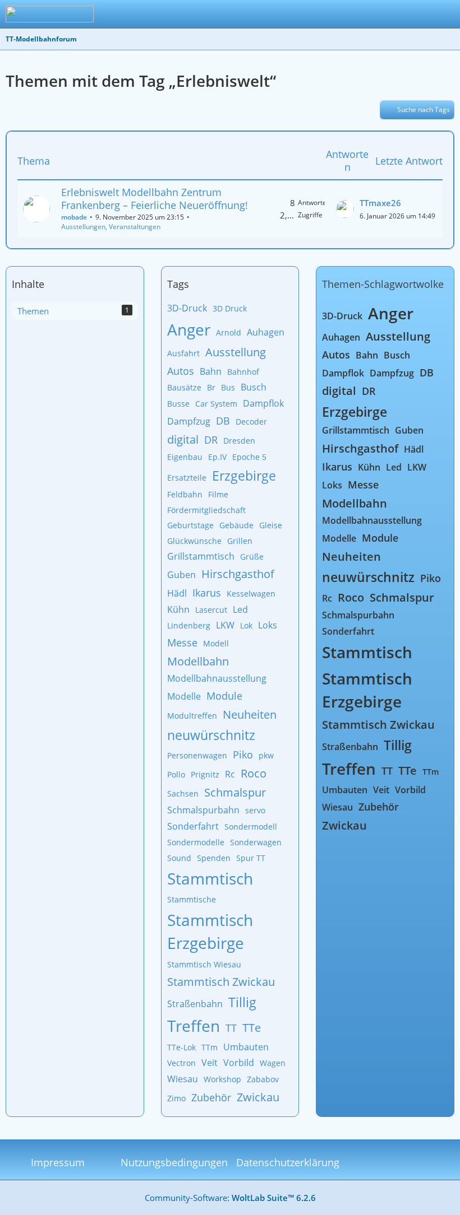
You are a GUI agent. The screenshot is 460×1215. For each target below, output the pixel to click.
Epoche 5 (249, 456)
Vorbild (238, 1062)
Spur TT (250, 858)
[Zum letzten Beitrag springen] (345, 209)
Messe (182, 642)
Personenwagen (197, 755)
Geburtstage (190, 525)
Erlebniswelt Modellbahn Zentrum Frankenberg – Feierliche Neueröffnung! (154, 198)
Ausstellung (235, 352)
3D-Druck (187, 308)
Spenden (214, 858)
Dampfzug (188, 421)
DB (223, 420)
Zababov (263, 1079)
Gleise (270, 525)
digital (183, 439)
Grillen (239, 541)
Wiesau (182, 1079)
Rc (230, 774)
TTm (209, 1047)
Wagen (273, 1063)
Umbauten (246, 1047)
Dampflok (263, 403)
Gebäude (236, 525)
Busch (253, 387)
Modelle (184, 696)
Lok (246, 625)
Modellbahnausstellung (216, 678)
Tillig (242, 1002)
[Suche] (389, 14)
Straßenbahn (195, 1004)
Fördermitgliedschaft (206, 510)
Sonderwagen (256, 842)
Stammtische (191, 899)
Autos (180, 371)
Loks (267, 625)
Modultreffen (192, 715)
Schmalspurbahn (203, 810)
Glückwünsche (194, 541)
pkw (266, 755)
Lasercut (211, 609)
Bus (228, 387)
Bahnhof (243, 371)
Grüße (252, 556)
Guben (181, 575)
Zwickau (258, 1097)
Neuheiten (250, 714)
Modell (216, 643)
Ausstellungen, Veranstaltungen (110, 226)
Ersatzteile (186, 477)
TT (231, 1028)
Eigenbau (185, 456)
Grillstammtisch (200, 556)
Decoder (251, 421)
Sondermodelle (195, 842)
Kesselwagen (251, 593)
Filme (218, 494)
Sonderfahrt (193, 826)
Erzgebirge (244, 476)
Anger (188, 329)
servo (255, 810)
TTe (251, 1027)
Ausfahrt (183, 353)
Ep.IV (217, 456)
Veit (209, 1062)
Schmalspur (235, 792)
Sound (179, 858)
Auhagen (265, 332)
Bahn (211, 371)
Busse (178, 403)
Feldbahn (185, 494)
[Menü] (445, 14)
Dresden (239, 440)
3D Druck (230, 308)
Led (240, 609)
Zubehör (211, 1097)
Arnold (228, 332)
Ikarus (206, 592)
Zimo (176, 1098)
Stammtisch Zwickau (221, 981)
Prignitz (205, 774)
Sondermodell (250, 826)
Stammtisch (210, 878)
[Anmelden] (417, 14)
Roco (253, 773)
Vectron (181, 1063)
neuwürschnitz (211, 735)
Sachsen (183, 793)
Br (211, 387)
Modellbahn (198, 661)
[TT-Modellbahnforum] (49, 14)
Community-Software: (230, 1197)
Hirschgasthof (237, 573)
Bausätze (184, 387)
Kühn (178, 609)
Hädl (177, 593)
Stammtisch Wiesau (204, 964)
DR (211, 439)
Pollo (176, 774)
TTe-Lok (181, 1047)
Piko (243, 754)
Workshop (222, 1079)
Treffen (193, 1025)
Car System (216, 403)
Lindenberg (188, 625)
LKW (225, 625)
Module (224, 695)
